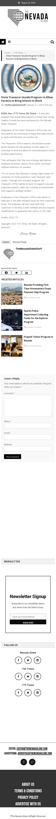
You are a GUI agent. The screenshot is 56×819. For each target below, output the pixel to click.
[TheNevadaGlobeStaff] (8, 253)
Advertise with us (28, 804)
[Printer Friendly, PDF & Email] (28, 234)
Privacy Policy (28, 797)
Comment (9, 393)
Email (7, 433)
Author (6, 242)
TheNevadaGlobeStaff (15, 105)
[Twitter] (16, 273)
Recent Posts (19, 242)
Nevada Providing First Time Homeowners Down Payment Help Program (37, 288)
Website (8, 444)
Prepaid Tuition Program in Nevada (38, 338)
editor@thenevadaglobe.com (32, 748)
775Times (18, 52)
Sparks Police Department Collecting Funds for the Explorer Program (36, 316)
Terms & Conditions (28, 791)
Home (7, 52)
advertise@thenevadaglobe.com (35, 753)
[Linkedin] (26, 273)
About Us (28, 784)
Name (7, 421)
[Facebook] (6, 273)
